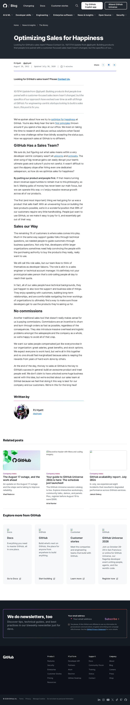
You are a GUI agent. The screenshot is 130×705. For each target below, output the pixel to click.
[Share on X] (103, 65)
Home (16, 25)
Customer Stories (54, 674)
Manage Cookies (39, 699)
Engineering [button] (42, 15)
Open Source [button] (105, 15)
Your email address (76, 616)
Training (92, 669)
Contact (92, 678)
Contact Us (64, 79)
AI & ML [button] (7, 15)
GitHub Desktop (74, 678)
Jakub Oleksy (95, 494)
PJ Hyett (17, 63)
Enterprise (51, 669)
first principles (62, 123)
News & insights (29, 25)
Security (50, 665)
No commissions (28, 311)
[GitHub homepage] (5, 6)
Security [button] (120, 15)
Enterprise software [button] (62, 15)
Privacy (28, 699)
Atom (70, 669)
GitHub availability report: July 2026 (108, 478)
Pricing (50, 678)
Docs (91, 661)
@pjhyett (27, 63)
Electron (71, 674)
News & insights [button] (85, 15)
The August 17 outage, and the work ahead (21, 478)
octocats (73, 156)
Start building (46, 578)
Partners (71, 665)
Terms (21, 699)
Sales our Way (26, 226)
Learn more (76, 578)
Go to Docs (13, 578)
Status (91, 674)
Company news (10, 473)
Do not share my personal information (60, 699)
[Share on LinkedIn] (114, 65)
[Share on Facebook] (109, 65)
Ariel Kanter (51, 503)
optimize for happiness (63, 119)
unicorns (58, 156)
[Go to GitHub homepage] (8, 658)
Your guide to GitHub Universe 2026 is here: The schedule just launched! (64, 480)
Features (50, 661)
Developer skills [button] (23, 15)
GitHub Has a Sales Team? (36, 145)
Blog (14, 5)
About (111, 661)
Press (111, 674)
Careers (112, 669)
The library (43, 25)
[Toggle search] (76, 5)
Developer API (74, 661)
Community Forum (96, 665)
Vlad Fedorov (8, 494)
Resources (51, 682)
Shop (111, 678)
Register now (109, 578)
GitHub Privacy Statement (96, 629)
